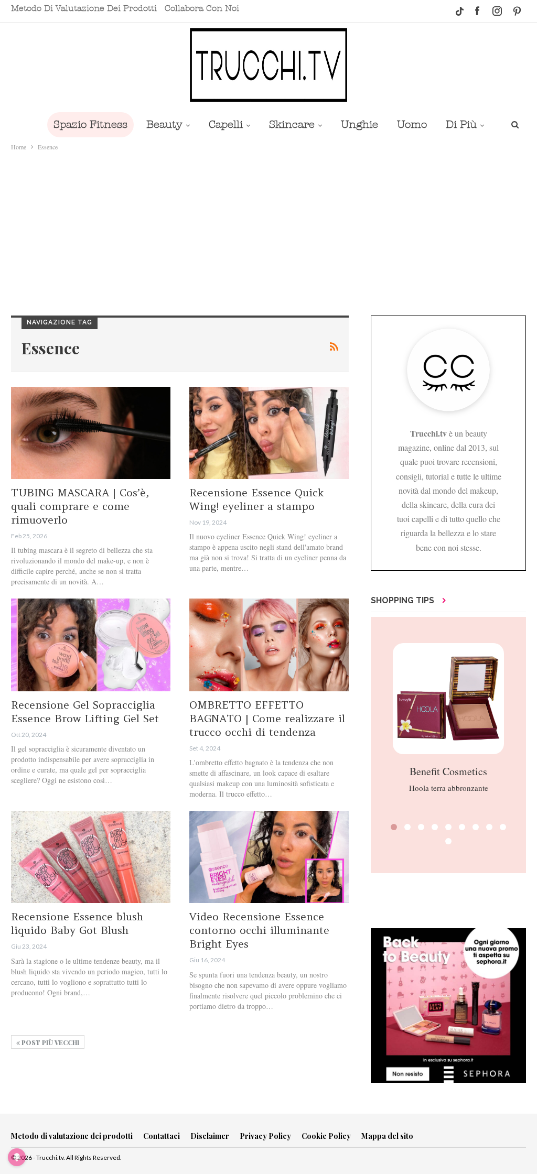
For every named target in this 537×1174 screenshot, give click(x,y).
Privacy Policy (265, 1136)
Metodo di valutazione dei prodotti (84, 8)
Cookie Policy (326, 1136)
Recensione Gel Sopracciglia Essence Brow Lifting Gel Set (85, 711)
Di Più (461, 124)
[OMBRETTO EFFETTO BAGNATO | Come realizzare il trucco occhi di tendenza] (269, 645)
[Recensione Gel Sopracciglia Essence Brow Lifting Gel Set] (90, 645)
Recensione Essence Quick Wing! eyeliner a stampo (256, 499)
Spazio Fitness (90, 124)
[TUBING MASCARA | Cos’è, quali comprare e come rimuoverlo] (90, 433)
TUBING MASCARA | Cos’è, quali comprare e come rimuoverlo (80, 506)
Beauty (164, 124)
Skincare (292, 124)
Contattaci (161, 1136)
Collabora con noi (202, 8)
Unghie (359, 124)
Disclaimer (209, 1136)
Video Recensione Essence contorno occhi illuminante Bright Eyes (259, 930)
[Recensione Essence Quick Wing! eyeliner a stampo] (269, 433)
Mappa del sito (387, 1136)
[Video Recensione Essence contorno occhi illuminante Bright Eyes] (269, 857)
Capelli (226, 124)
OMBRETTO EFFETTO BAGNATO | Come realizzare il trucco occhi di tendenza (267, 718)
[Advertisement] (268, 231)
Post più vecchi (49, 1042)
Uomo (412, 124)
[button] (394, 827)
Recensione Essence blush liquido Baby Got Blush (77, 923)
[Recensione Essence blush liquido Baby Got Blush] (90, 857)
